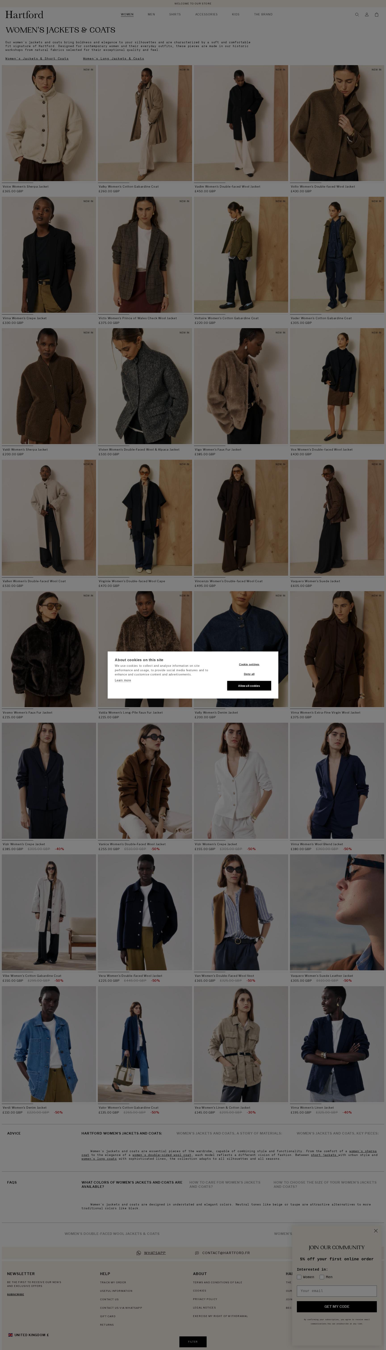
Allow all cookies (249, 685)
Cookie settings (249, 664)
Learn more (123, 680)
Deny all (249, 673)
